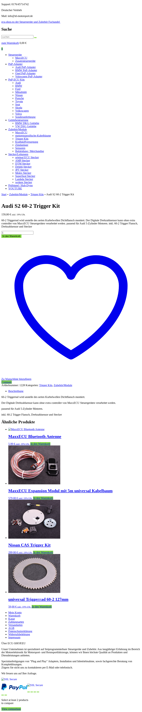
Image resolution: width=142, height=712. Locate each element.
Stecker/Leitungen (18, 154)
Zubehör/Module (17, 129)
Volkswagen (22, 110)
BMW (18, 85)
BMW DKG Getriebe (27, 123)
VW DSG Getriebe (25, 126)
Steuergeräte (15, 54)
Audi (18, 82)
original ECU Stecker (27, 157)
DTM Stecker (22, 163)
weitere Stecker (23, 182)
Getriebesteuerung (18, 120)
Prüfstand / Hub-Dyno (20, 185)
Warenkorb (14, 615)
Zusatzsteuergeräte (25, 60)
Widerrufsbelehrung (19, 634)
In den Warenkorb (11, 236)
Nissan (19, 95)
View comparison (11, 709)
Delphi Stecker (23, 166)
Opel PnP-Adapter (25, 73)
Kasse (11, 618)
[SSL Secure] (35, 685)
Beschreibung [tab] (15, 391)
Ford (17, 88)
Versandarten (15, 624)
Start (3, 194)
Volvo (18, 113)
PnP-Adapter (15, 64)
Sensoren (20, 148)
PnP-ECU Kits (16, 79)
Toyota (19, 101)
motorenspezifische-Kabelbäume (33, 135)
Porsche (19, 98)
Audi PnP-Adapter (25, 67)
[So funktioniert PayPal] (14, 689)
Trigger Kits (21, 138)
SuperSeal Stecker (25, 176)
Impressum (14, 637)
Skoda (18, 107)
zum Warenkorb (10, 42)
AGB (11, 628)
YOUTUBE (15, 188)
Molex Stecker (23, 172)
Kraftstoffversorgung (26, 141)
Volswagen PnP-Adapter (28, 76)
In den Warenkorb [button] (40, 443)
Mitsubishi (21, 92)
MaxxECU (21, 57)
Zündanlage (21, 144)
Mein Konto (15, 612)
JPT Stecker (21, 169)
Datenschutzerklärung (20, 631)
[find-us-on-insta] (9, 679)
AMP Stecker (22, 160)
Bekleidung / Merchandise (29, 151)
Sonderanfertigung (25, 116)
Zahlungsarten (16, 621)
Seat (17, 104)
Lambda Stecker (24, 179)
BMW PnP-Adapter (26, 70)
